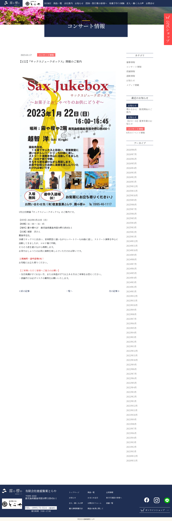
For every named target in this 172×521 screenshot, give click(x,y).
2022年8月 (131, 369)
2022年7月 (131, 373)
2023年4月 (131, 332)
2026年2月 (131, 177)
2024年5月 (131, 273)
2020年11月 (132, 460)
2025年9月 (131, 200)
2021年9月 (131, 419)
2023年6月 (131, 323)
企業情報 (109, 492)
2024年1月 (131, 291)
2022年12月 (132, 350)
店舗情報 (130, 71)
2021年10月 (132, 414)
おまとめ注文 (93, 498)
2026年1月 (131, 181)
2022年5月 (131, 382)
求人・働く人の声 (76, 503)
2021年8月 (131, 424)
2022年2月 (131, 396)
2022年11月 (132, 355)
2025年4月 (131, 222)
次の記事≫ (114, 291)
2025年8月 (131, 204)
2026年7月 (131, 154)
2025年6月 (131, 213)
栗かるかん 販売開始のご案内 (139, 111)
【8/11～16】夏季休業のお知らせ (139, 122)
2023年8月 (131, 314)
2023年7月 (131, 318)
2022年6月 (131, 378)
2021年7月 (131, 428)
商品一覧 (57, 3)
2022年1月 (131, 401)
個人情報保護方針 (76, 508)
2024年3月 (131, 282)
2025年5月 (131, 218)
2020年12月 (132, 456)
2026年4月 (131, 168)
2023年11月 (131, 300)
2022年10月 (132, 360)
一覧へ (69, 291)
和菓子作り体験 (116, 3)
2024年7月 (131, 264)
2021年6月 (131, 433)
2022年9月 (131, 364)
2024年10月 (132, 250)
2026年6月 (131, 158)
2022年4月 (131, 387)
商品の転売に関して (95, 508)
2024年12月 (132, 241)
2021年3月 (131, 442)
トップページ (74, 492)
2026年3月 (131, 172)
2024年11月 (132, 245)
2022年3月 (131, 392)
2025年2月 (131, 232)
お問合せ (150, 3)
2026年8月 (131, 149)
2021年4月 (131, 437)
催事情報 (130, 62)
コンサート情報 (46, 54)
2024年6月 (131, 268)
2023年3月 (131, 337)
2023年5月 (131, 328)
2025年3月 (131, 227)
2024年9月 (131, 254)
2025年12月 (132, 186)
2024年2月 (131, 286)
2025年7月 (131, 209)
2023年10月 (132, 305)
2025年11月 (132, 190)
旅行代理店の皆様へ (114, 498)
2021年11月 (131, 410)
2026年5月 (131, 163)
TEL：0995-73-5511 (41, 507)
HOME (47, 3)
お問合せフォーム (94, 503)
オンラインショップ (155, 510)
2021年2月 (131, 446)
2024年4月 (131, 277)
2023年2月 (131, 341)
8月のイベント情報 (135, 132)
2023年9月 (131, 309)
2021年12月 (132, 405)
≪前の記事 (24, 291)
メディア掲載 (132, 85)
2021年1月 (131, 451)
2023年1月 (131, 346)
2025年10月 (132, 195)
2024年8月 (131, 259)
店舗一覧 (109, 503)
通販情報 (130, 75)
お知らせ (79, 3)
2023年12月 (132, 296)
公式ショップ (167, 31)
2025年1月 (131, 236)
